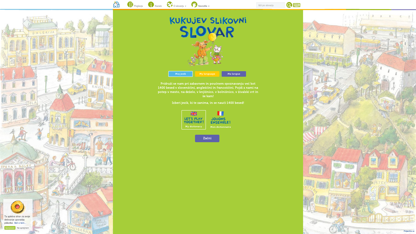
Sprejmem (9, 227)
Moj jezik (180, 73)
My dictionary (193, 126)
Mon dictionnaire (220, 127)
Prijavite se (409, 231)
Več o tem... (20, 222)
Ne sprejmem (23, 227)
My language (207, 73)
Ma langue (234, 73)
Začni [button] (207, 138)
